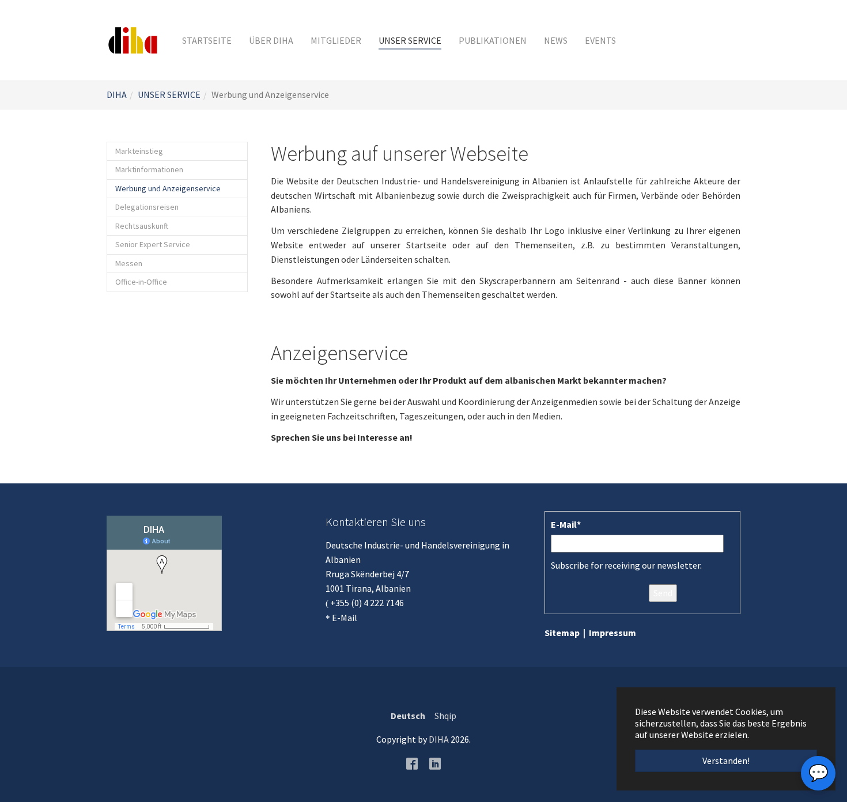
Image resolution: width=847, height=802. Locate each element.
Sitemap (562, 632)
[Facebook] (412, 763)
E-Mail (344, 617)
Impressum (612, 632)
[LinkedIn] (435, 763)
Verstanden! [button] (726, 760)
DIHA (439, 739)
